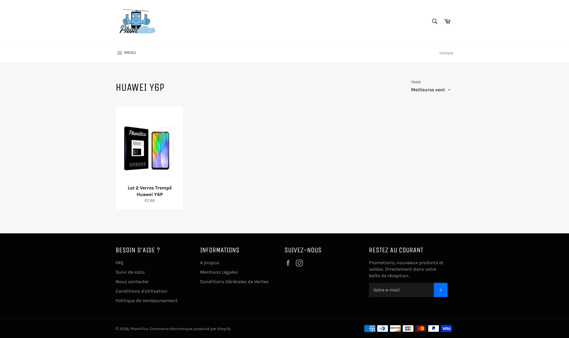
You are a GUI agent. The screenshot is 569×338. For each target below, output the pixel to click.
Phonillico (139, 328)
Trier (416, 82)
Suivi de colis (130, 272)
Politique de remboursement (147, 300)
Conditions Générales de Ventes (234, 281)
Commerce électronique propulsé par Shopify (190, 328)
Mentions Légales (219, 272)
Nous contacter (132, 281)
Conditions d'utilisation (141, 291)
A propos (209, 262)
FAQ (119, 262)
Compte (446, 53)
